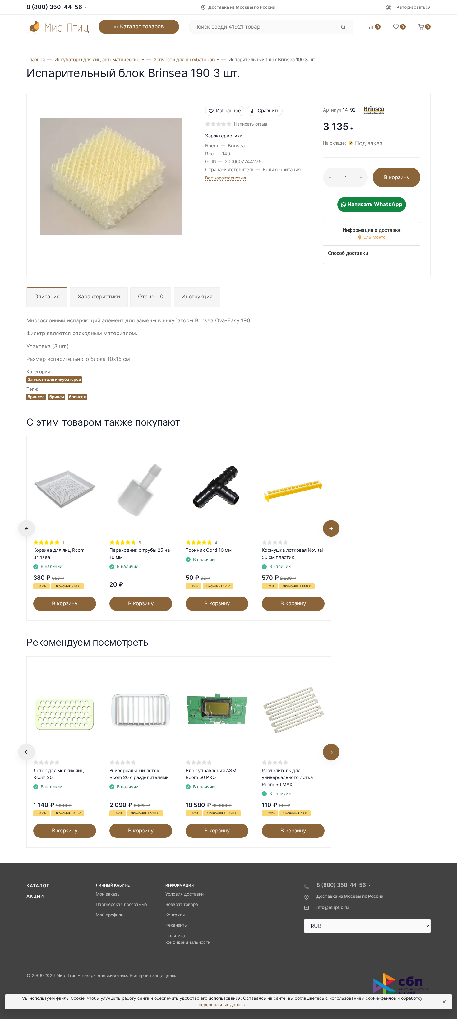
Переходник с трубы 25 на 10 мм (139, 553)
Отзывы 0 (151, 296)
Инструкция (197, 296)
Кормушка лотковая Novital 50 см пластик (292, 553)
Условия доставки (184, 894)
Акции (35, 896)
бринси (56, 396)
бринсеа (36, 396)
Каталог (37, 885)
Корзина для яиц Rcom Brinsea (59, 553)
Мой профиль (109, 914)
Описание (47, 296)
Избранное (228, 110)
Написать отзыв (250, 124)
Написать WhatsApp (374, 204)
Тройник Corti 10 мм (209, 550)
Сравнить (268, 110)
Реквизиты (176, 925)
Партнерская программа (121, 904)
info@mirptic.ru (332, 907)
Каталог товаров (142, 26)
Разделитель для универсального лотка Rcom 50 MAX (287, 777)
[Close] (444, 1002)
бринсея (77, 396)
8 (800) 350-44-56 (54, 7)
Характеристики (99, 296)
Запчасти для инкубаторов (54, 379)
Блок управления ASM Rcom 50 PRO (211, 774)
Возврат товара (181, 904)
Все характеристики (226, 177)
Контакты (175, 914)
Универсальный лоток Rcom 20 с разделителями (139, 774)
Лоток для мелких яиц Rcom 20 (58, 774)
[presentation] (26, 528)
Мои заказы (108, 894)
